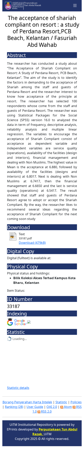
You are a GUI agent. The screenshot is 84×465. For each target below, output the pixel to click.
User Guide (35, 407)
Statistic (61, 402)
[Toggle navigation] (75, 5)
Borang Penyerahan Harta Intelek (27, 402)
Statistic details (18, 388)
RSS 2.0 (46, 411)
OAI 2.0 (51, 407)
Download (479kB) (32, 243)
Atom (67, 407)
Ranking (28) (14, 407)
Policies (76, 402)
